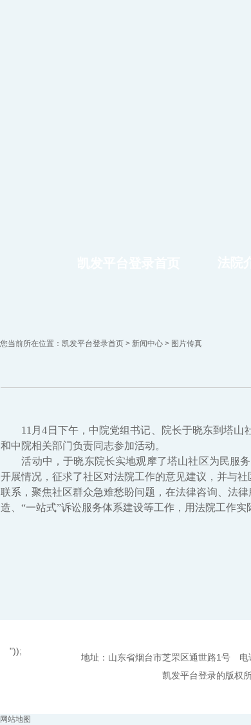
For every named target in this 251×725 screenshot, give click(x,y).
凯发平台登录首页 (128, 263)
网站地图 (15, 719)
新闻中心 (147, 343)
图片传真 (186, 343)
